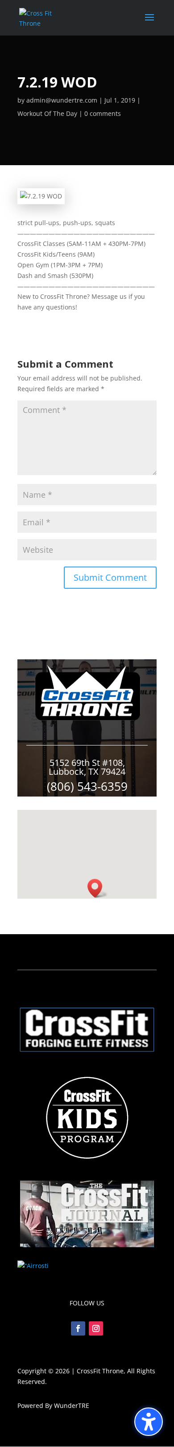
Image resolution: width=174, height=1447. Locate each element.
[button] (148, 1421)
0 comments (102, 113)
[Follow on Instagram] (96, 1328)
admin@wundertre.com (61, 100)
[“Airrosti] (33, 1265)
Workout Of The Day (47, 113)
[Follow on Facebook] (78, 1328)
